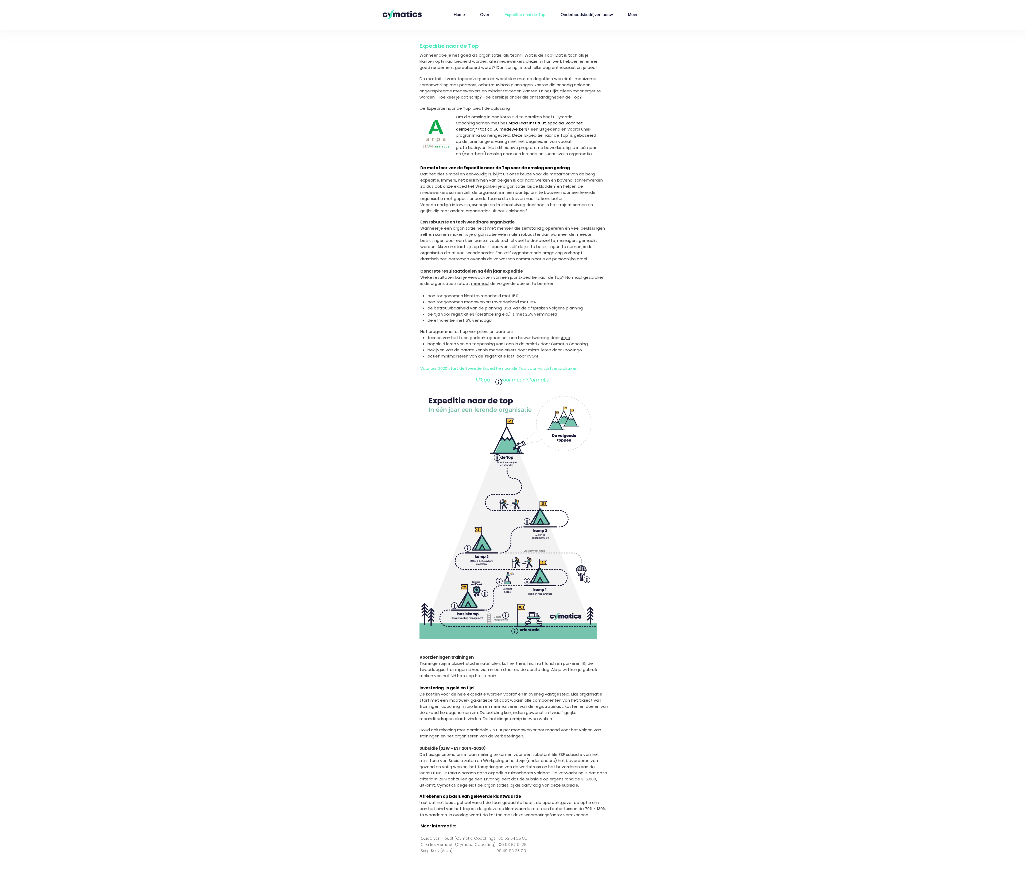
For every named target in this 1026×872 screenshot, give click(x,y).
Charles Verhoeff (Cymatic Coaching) (458, 844)
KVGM (532, 356)
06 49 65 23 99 (511, 850)
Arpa (565, 337)
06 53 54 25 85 (512, 838)
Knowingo (572, 350)
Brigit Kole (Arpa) (438, 850)
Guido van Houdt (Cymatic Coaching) (458, 838)
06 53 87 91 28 (513, 844)
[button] (497, 457)
